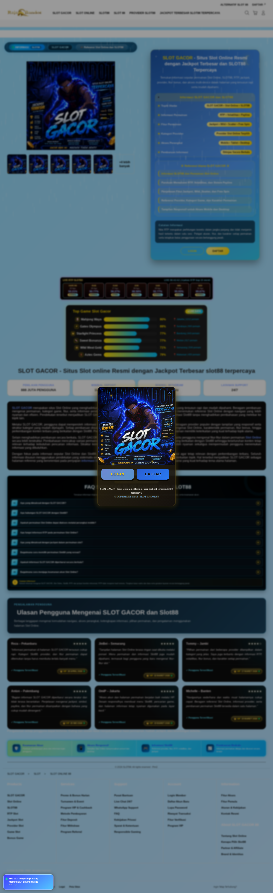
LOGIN (117, 474)
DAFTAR (153, 474)
